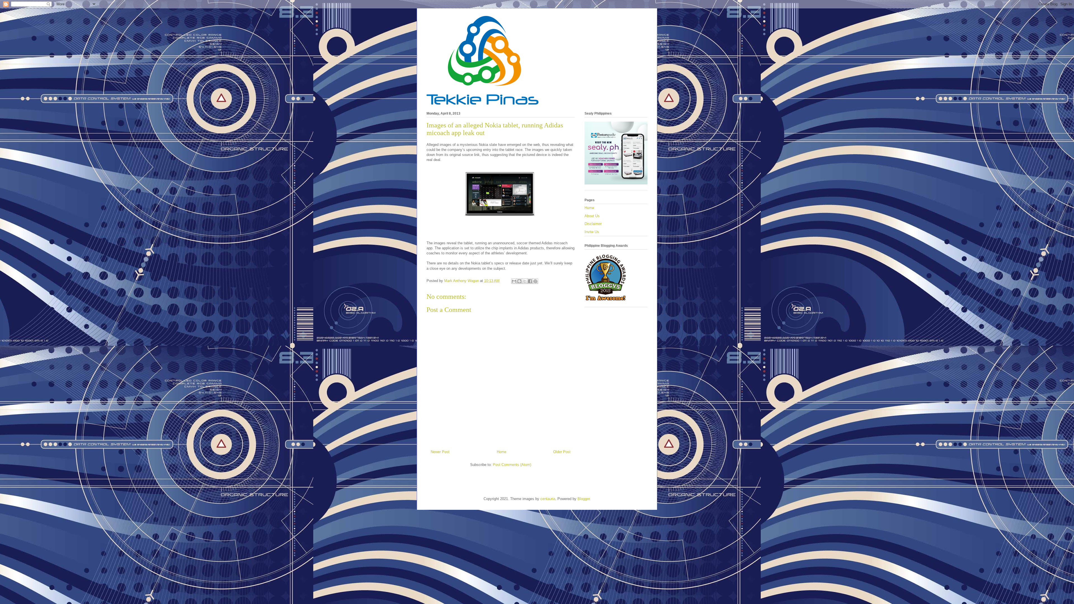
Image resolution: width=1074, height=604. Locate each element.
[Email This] (514, 281)
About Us (592, 216)
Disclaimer (593, 224)
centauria (547, 499)
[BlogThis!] (519, 281)
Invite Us (592, 232)
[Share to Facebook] (530, 281)
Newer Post (440, 452)
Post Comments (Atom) (512, 465)
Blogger (584, 499)
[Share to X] (524, 281)
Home (501, 452)
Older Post (562, 452)
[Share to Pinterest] (535, 281)
